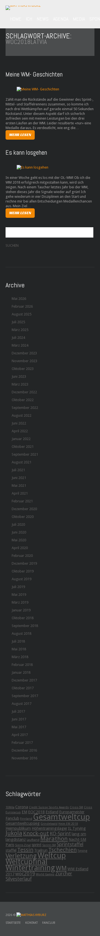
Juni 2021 (19, 478)
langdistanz (16, 839)
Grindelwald (49, 824)
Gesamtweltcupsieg (23, 823)
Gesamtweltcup (61, 817)
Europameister (71, 812)
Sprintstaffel (70, 844)
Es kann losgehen (26, 152)
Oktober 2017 (23, 688)
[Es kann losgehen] (32, 167)
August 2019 (21, 579)
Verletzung (21, 856)
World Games (45, 874)
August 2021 (21, 462)
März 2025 (20, 330)
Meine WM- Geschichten (34, 74)
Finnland (26, 819)
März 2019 (20, 602)
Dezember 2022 (24, 392)
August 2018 (21, 633)
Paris (10, 845)
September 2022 (25, 408)
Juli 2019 (18, 587)
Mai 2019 (19, 594)
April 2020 (20, 548)
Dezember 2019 (24, 563)
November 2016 (24, 758)
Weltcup (52, 855)
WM (61, 868)
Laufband (33, 840)
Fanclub (12, 818)
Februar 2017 (22, 742)
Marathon (54, 838)
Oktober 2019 (23, 571)
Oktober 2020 (23, 517)
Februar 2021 (22, 501)
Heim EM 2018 (68, 824)
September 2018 (25, 626)
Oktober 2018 (23, 618)
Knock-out (36, 833)
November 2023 (24, 361)
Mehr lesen (20, 134)
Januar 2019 (21, 610)
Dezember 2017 (24, 680)
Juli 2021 (18, 470)
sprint (36, 845)
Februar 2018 (22, 665)
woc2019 (25, 873)
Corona (21, 807)
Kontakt (31, 923)
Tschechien (62, 849)
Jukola (14, 833)
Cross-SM (76, 807)
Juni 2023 (19, 376)
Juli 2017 (18, 711)
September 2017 (25, 696)
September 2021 (25, 454)
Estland (52, 812)
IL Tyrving (77, 828)
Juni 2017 (19, 719)
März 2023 (20, 384)
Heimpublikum (18, 828)
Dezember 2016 (24, 750)
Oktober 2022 (23, 400)
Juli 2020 (18, 524)
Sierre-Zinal (23, 845)
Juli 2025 (18, 322)
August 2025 (21, 314)
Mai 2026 (19, 299)
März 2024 (20, 345)
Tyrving (82, 851)
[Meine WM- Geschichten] (38, 89)
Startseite (13, 923)
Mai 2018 (19, 649)
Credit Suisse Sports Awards (49, 807)
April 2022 (20, 431)
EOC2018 (36, 812)
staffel (11, 850)
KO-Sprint (60, 833)
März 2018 (20, 657)
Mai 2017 (19, 727)
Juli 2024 (18, 337)
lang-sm (79, 834)
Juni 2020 (19, 532)
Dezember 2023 (24, 353)
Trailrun (41, 850)
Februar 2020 (22, 556)
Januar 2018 (21, 672)
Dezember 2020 (24, 509)
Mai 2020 (19, 540)
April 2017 (20, 735)
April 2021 (20, 493)
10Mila (10, 807)
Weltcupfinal (27, 861)
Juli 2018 (18, 641)
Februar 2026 (22, 306)
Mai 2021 (19, 485)
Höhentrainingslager (49, 828)
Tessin (25, 849)
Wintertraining (30, 867)
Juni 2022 (19, 423)
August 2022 (21, 415)
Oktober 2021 (23, 446)
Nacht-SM (77, 839)
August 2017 (21, 704)
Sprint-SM (49, 845)
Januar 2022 (21, 439)
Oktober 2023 (23, 369)
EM (24, 812)
